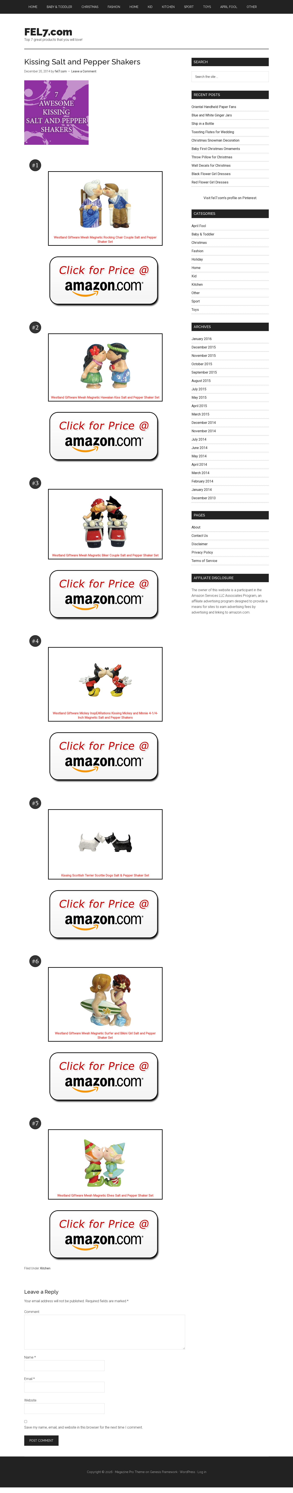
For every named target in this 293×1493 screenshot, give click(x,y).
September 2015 (204, 372)
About (196, 527)
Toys (195, 310)
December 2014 (204, 423)
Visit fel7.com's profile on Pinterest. (230, 198)
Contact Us (200, 536)
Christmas (199, 243)
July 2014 (199, 439)
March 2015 (200, 414)
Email (29, 1379)
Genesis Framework (163, 1472)
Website (30, 1400)
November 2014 (204, 431)
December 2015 (204, 347)
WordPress (187, 1472)
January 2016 (202, 339)
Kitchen (45, 1268)
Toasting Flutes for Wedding (213, 132)
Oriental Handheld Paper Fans (214, 107)
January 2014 (202, 490)
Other (196, 293)
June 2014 (199, 448)
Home (196, 268)
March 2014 (200, 473)
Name (30, 1357)
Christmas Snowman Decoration (215, 140)
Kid (194, 276)
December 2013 (204, 498)
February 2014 (202, 481)
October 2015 (202, 364)
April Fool (199, 226)
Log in (202, 1472)
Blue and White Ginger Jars (212, 115)
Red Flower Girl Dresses (210, 182)
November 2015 (204, 356)
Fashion (197, 251)
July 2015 (199, 389)
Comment (31, 1312)
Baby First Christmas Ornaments (216, 149)
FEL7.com (48, 32)
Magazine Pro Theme (130, 1472)
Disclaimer (200, 544)
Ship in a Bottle (203, 124)
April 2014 (199, 465)
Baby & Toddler (203, 234)
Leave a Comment (83, 71)
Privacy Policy (202, 552)
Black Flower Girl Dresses (211, 174)
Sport (196, 301)
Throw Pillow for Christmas (212, 157)
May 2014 (199, 456)
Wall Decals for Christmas (211, 165)
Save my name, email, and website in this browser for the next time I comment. (83, 1427)
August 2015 (201, 381)
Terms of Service (204, 561)
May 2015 (199, 397)
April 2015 (199, 406)
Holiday (197, 259)
